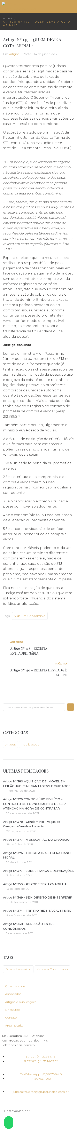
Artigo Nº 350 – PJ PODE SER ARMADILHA (35, 884)
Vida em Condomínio (29, 616)
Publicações (30, 744)
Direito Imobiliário (18, 969)
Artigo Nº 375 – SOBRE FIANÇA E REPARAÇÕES (38, 871)
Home (8, 18)
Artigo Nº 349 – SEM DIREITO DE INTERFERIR (37, 897)
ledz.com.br (38, 1111)
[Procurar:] (34, 707)
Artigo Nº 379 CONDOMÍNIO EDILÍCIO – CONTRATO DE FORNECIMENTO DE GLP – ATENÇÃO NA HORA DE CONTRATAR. (35, 803)
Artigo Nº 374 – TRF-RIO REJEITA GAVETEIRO (37, 910)
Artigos (14, 54)
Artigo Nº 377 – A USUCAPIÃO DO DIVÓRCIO (36, 839)
